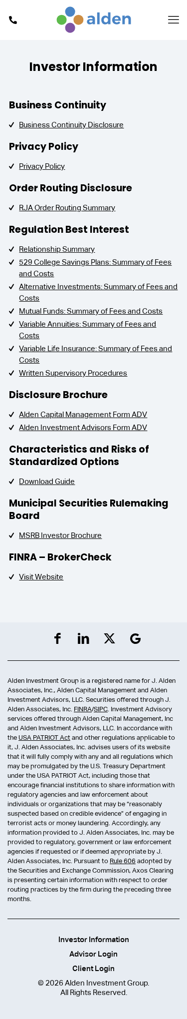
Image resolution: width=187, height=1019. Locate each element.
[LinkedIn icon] (83, 638)
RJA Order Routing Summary (67, 207)
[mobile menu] (173, 19)
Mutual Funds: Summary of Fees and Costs (91, 311)
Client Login (93, 968)
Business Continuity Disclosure (71, 124)
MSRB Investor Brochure (60, 535)
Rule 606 (123, 861)
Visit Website (41, 576)
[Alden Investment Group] (93, 19)
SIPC (101, 709)
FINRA (83, 709)
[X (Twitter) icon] (109, 638)
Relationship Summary (57, 249)
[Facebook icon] (57, 638)
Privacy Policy (42, 166)
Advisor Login (93, 954)
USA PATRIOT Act (44, 737)
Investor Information (93, 939)
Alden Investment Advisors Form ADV (83, 427)
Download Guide (47, 481)
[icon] (135, 638)
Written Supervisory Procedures (73, 373)
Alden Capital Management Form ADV (83, 414)
